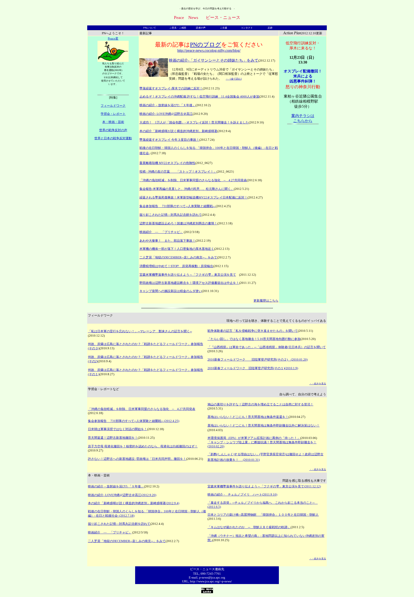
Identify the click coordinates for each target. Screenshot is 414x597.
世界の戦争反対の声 (113, 130)
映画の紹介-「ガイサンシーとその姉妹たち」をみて (213, 60)
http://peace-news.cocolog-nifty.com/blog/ (209, 50)
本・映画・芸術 (113, 122)
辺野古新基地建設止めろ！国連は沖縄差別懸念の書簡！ (178, 223)
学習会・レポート (113, 114)
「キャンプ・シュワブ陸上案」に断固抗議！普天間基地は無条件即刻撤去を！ (261, 442)
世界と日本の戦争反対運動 (113, 138)
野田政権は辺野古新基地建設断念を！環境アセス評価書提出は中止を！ (189, 283)
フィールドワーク (113, 105)
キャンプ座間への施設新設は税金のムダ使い (170, 291)
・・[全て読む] (234, 78)
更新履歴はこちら (265, 300)
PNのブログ (205, 44)
